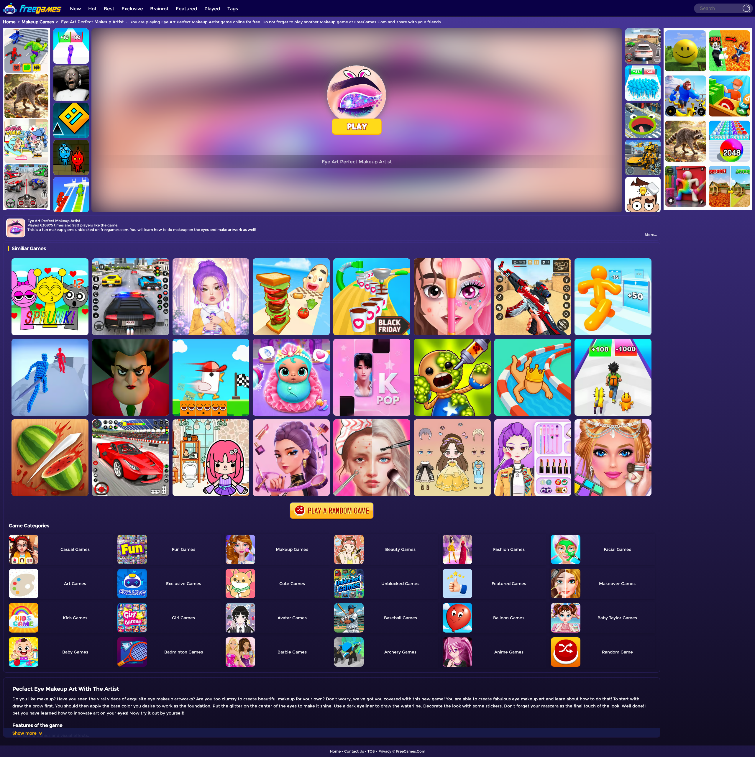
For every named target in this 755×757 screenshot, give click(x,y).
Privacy (384, 751)
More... (651, 234)
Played (212, 9)
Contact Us (354, 751)
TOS (371, 751)
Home (9, 21)
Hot (92, 9)
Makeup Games (38, 21)
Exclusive (132, 9)
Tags (232, 9)
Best (109, 9)
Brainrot (159, 9)
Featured (186, 9)
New (75, 9)
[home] (32, 2)
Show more (24, 733)
